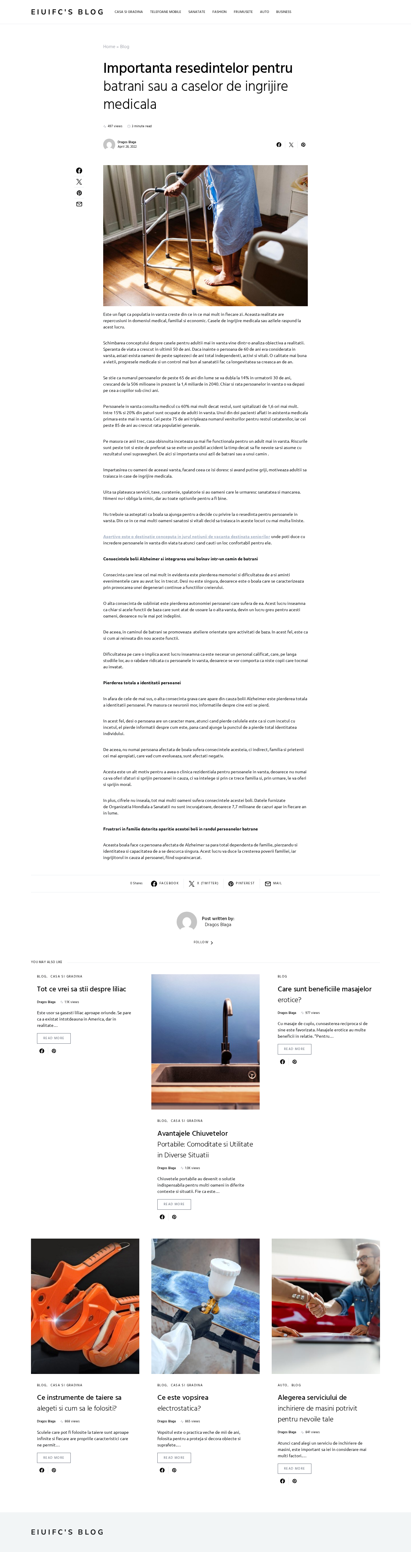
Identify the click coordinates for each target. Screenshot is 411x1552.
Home (109, 47)
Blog (124, 47)
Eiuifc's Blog (68, 12)
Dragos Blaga (127, 142)
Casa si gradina (67, 976)
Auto (283, 1385)
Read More (53, 1038)
